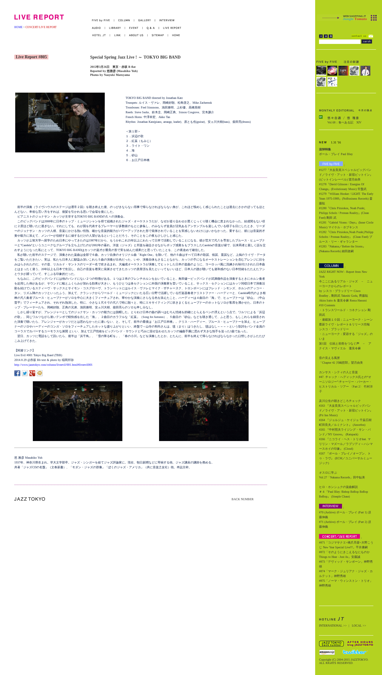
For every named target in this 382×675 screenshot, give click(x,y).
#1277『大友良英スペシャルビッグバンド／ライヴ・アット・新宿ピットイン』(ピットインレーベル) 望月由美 (346, 174)
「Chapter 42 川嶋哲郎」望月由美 (341, 362)
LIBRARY (115, 28)
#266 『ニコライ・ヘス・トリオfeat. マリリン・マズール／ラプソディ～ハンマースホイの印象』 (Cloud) (346, 443)
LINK (117, 35)
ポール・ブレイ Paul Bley (336, 154)
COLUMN (124, 20)
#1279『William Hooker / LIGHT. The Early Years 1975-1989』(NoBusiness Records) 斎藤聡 (346, 198)
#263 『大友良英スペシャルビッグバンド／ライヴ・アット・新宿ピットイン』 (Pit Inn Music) (346, 410)
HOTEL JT (101, 35)
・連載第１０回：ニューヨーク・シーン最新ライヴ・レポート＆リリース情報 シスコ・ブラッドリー (346, 324)
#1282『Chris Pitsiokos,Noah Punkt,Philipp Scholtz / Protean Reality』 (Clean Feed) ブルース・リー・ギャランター (346, 236)
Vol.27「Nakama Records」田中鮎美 (342, 477)
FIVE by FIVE (103, 20)
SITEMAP (158, 35)
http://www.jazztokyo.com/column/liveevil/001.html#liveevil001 (53, 364)
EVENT (134, 28)
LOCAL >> (359, 625)
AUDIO (98, 28)
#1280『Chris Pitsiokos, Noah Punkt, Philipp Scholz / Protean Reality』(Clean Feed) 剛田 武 (344, 212)
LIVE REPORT (170, 28)
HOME (18, 27)
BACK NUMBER (243, 499)
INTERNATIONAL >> (333, 625)
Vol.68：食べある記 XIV (344, 122)
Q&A (151, 28)
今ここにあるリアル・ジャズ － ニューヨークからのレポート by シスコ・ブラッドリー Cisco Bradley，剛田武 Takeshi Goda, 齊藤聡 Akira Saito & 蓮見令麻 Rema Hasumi (346, 291)
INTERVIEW (165, 20)
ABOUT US (136, 35)
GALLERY (144, 20)
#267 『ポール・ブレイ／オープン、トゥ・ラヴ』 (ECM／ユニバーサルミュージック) (345, 458)
